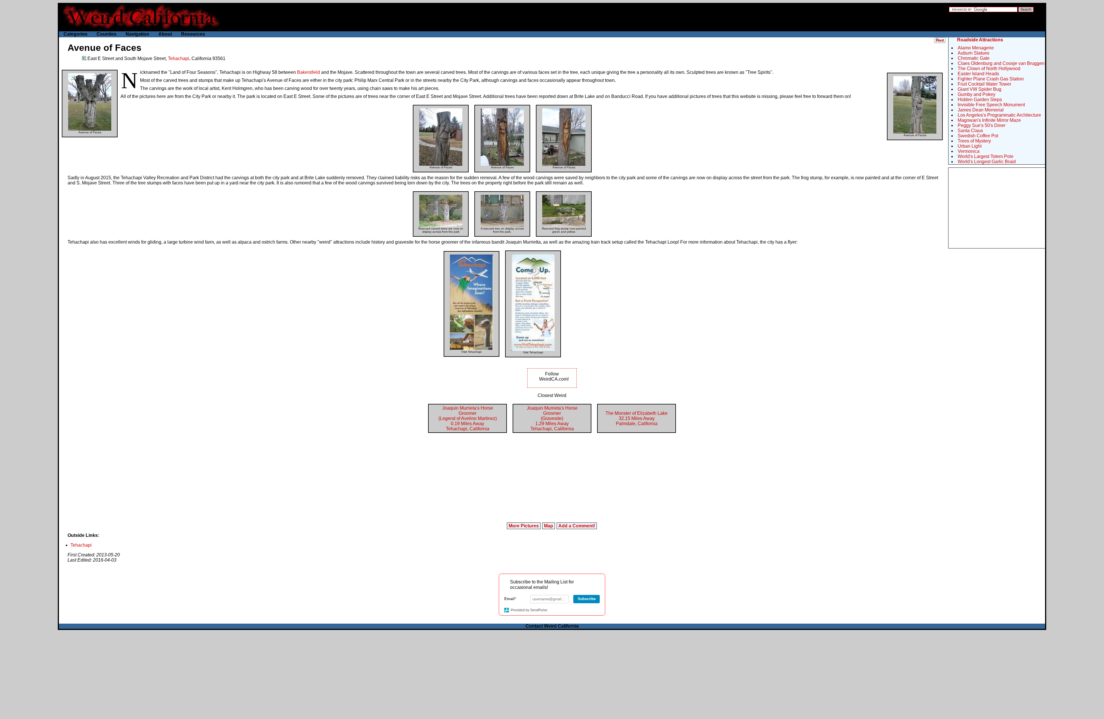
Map (548, 525)
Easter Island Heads (978, 73)
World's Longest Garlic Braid (987, 161)
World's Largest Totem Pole (985, 156)
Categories (75, 34)
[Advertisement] (996, 208)
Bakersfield (308, 72)
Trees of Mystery (974, 140)
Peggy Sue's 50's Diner (981, 125)
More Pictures (524, 525)
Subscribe (587, 599)
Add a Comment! (576, 525)
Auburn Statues (973, 53)
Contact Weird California (552, 626)
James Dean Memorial (981, 109)
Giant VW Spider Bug (979, 89)
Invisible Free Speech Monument (991, 104)
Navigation (137, 34)
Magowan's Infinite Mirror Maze (989, 120)
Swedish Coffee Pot (978, 135)
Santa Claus (970, 130)
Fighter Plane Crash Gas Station (991, 78)
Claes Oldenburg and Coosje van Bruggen (1001, 63)
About (165, 34)
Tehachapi (178, 58)
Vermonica (969, 151)
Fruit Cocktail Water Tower (984, 84)
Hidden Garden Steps (980, 99)
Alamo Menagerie (976, 47)
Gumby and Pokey (976, 94)
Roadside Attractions (980, 39)
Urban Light (970, 146)
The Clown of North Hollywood (989, 68)
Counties (106, 34)
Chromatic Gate (974, 58)
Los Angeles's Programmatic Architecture (999, 115)
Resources (193, 34)
